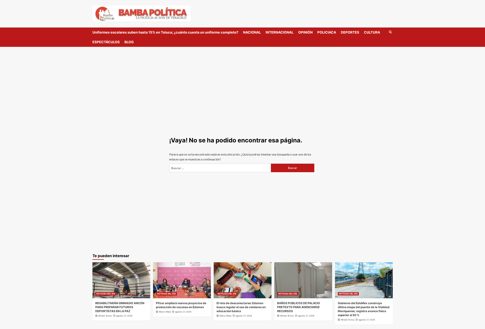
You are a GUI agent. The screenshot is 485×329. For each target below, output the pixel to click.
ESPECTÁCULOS (106, 42)
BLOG (129, 42)
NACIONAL (252, 32)
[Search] (390, 32)
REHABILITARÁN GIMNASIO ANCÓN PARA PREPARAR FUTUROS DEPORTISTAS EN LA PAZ (119, 307)
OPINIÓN (305, 32)
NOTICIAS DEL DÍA (105, 293)
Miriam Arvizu (105, 315)
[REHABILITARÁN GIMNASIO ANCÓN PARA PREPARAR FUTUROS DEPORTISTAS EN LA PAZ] (121, 280)
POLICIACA (326, 32)
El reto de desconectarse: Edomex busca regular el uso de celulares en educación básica (241, 307)
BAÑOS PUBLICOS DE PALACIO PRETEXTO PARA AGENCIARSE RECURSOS (298, 307)
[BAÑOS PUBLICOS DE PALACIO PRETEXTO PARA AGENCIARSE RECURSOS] (303, 280)
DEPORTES (350, 32)
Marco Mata (165, 311)
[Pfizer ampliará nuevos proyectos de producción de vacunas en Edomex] (182, 280)
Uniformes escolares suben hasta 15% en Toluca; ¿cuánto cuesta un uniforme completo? (165, 32)
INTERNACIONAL (279, 32)
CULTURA (372, 32)
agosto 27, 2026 (124, 315)
